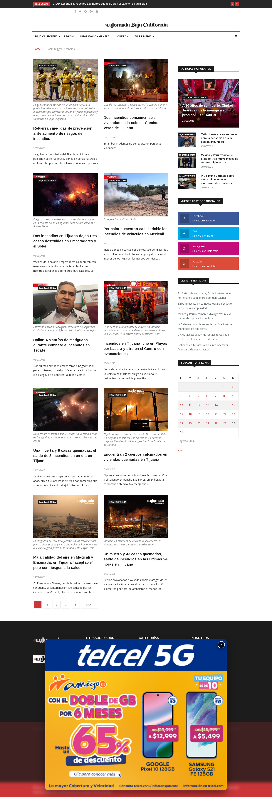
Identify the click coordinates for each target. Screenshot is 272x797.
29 (224, 423)
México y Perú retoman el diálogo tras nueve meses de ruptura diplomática (219, 159)
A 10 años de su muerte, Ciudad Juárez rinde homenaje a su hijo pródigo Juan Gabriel (208, 110)
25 (190, 423)
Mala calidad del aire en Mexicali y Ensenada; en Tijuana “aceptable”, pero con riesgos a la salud (63, 562)
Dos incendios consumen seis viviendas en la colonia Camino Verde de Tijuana (131, 123)
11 (190, 405)
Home (37, 49)
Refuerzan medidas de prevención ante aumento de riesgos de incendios (62, 133)
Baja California (46, 36)
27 (207, 423)
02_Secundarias (187, 134)
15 (224, 405)
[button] (232, 4)
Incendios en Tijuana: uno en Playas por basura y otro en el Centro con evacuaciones (135, 348)
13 (207, 405)
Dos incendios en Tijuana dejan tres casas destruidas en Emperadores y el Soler (65, 241)
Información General (95, 36)
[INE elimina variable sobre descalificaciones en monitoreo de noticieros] (188, 182)
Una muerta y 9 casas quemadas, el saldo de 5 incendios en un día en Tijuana (64, 455)
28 (216, 423)
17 (181, 414)
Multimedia (143, 36)
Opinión (123, 36)
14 (216, 405)
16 (233, 405)
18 (190, 414)
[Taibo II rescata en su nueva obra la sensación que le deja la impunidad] (188, 141)
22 (224, 414)
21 (216, 414)
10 (181, 405)
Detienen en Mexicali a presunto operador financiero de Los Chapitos (96, 3)
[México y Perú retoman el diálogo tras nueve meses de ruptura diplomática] (188, 161)
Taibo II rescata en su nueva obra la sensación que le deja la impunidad (219, 138)
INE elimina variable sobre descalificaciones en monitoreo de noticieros (217, 179)
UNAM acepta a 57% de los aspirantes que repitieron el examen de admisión (203, 337)
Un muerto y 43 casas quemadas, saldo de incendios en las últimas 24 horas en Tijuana (135, 559)
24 (181, 423)
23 (233, 414)
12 (198, 405)
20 (207, 414)
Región (69, 36)
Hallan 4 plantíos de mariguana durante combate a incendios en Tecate (61, 345)
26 (198, 423)
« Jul (180, 450)
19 (198, 414)
